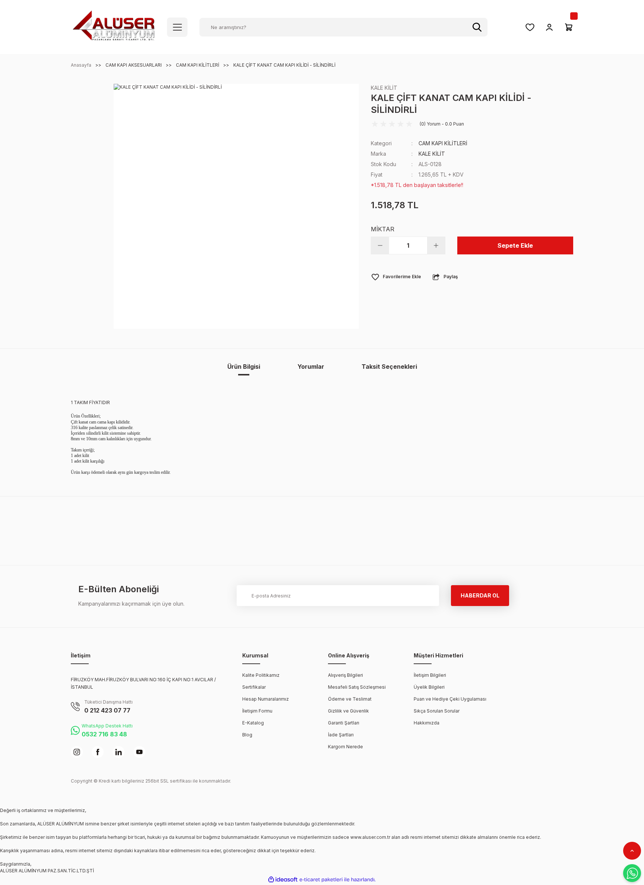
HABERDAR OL (480, 595)
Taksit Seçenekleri (389, 366)
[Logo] (114, 26)
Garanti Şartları (343, 723)
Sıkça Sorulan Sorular (437, 711)
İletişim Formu (257, 711)
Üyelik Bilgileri (429, 687)
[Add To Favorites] (396, 276)
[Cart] (568, 27)
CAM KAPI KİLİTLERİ (443, 143)
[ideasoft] (283, 880)
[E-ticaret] (321, 879)
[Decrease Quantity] (380, 245)
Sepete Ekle (515, 245)
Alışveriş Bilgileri (345, 675)
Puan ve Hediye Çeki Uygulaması (450, 699)
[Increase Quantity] (436, 245)
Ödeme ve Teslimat (350, 699)
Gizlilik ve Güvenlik (348, 711)
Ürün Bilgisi (243, 366)
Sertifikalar (254, 687)
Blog (247, 735)
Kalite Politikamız (261, 675)
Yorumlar (310, 366)
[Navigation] (177, 27)
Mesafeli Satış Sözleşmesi (357, 687)
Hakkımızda (426, 723)
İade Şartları (341, 735)
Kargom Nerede (345, 746)
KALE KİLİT (384, 88)
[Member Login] (549, 27)
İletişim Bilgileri (430, 675)
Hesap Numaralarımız (265, 699)
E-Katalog (253, 723)
